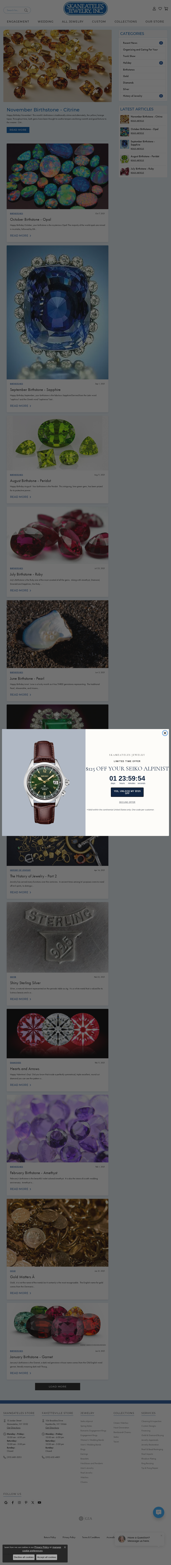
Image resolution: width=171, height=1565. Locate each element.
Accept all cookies (46, 1557)
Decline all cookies (24, 1557)
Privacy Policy (41, 1547)
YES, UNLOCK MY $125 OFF (127, 792)
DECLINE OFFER (127, 802)
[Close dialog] (165, 733)
